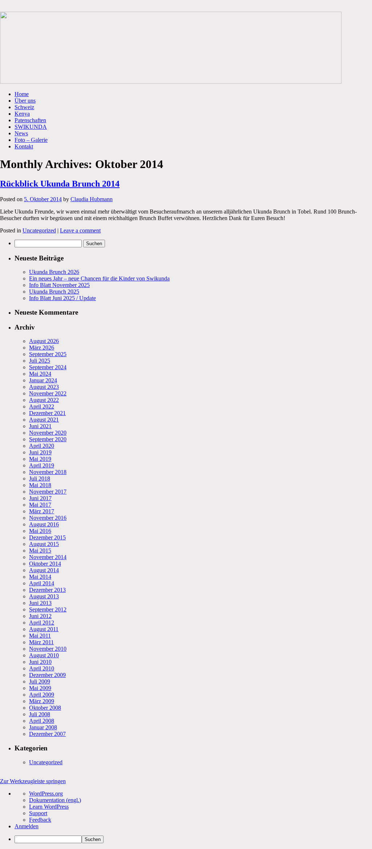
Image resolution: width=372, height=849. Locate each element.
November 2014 (47, 557)
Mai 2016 (40, 531)
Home (22, 94)
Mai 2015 (40, 550)
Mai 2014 (40, 577)
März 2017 (41, 511)
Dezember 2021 (47, 413)
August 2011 (43, 629)
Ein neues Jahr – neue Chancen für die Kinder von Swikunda (99, 278)
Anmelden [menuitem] (27, 826)
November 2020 (47, 433)
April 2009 (41, 694)
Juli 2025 (39, 361)
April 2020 (41, 446)
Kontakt (24, 146)
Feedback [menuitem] (40, 820)
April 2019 (41, 465)
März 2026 (41, 347)
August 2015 (44, 544)
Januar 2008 (43, 727)
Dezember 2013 (47, 590)
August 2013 (44, 596)
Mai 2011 (40, 636)
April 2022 (41, 406)
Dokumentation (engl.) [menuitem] (55, 800)
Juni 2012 (40, 616)
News (21, 133)
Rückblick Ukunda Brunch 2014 (60, 183)
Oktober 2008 (45, 708)
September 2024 (47, 367)
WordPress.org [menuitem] (46, 793)
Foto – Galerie (31, 140)
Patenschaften (30, 120)
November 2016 (47, 518)
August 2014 (44, 570)
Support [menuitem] (38, 813)
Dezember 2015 (47, 537)
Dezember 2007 (47, 734)
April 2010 (41, 668)
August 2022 (44, 400)
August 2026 (44, 341)
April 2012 (41, 622)
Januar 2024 (43, 380)
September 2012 (47, 609)
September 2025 (47, 354)
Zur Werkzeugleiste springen (33, 781)
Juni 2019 (40, 452)
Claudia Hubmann (91, 199)
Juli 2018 (39, 478)
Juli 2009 (39, 681)
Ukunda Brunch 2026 (54, 272)
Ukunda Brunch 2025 (54, 291)
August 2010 (44, 655)
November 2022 (47, 393)
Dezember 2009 (47, 675)
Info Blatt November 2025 (59, 285)
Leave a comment (80, 230)
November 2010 (47, 649)
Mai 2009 (40, 688)
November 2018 (47, 472)
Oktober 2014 (45, 564)
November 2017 (47, 492)
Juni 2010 (40, 662)
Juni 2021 (40, 426)
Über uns (25, 100)
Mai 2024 (40, 374)
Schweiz (24, 107)
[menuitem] (193, 839)
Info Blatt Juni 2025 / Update (62, 298)
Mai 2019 (40, 459)
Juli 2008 (39, 714)
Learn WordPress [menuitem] (49, 807)
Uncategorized (39, 230)
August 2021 (44, 419)
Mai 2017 (40, 505)
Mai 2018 (40, 485)
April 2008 (41, 721)
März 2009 (41, 701)
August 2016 (44, 524)
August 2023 (44, 387)
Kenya (22, 114)
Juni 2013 (40, 603)
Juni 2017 (40, 498)
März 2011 (41, 642)
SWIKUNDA (31, 127)
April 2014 (41, 583)
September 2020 (47, 439)
